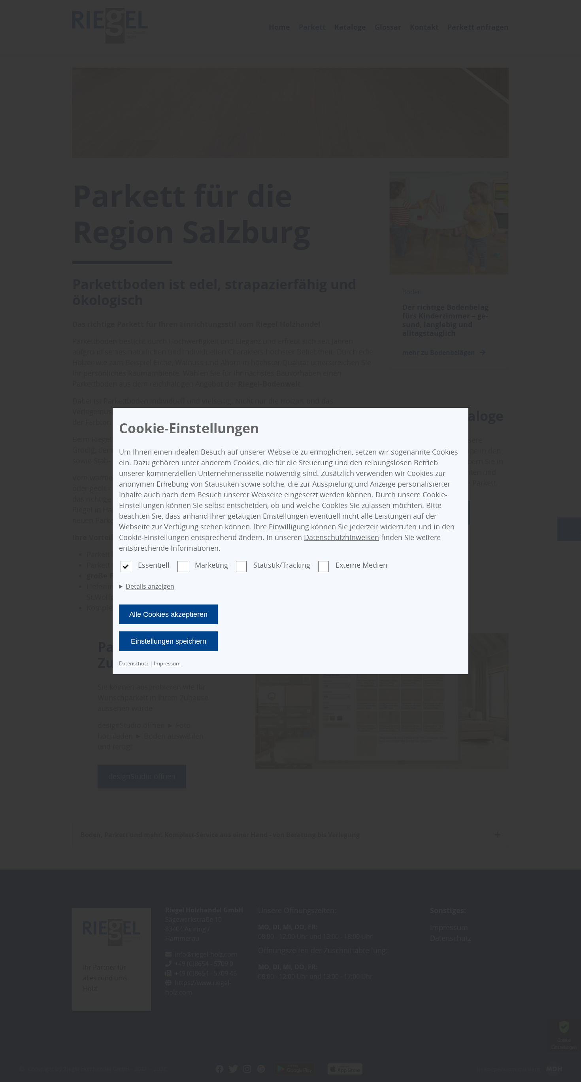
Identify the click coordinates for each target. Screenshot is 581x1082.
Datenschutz (134, 663)
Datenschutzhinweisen (341, 537)
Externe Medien (361, 565)
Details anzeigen (150, 586)
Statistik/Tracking (281, 565)
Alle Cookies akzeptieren (168, 614)
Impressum (167, 663)
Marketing (211, 565)
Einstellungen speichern (168, 641)
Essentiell (154, 565)
